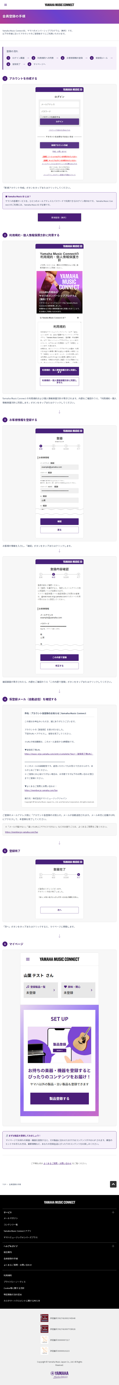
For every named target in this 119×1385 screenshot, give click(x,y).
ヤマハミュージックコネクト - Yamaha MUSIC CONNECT (59, 4)
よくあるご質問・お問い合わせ (57, 1163)
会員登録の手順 (11, 1258)
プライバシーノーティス (15, 1281)
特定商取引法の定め (13, 1294)
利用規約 (8, 1275)
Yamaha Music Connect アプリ (17, 1230)
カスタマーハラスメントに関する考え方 (22, 1300)
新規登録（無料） (59, 217)
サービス (8, 1212)
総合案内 (8, 1252)
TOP (4, 1184)
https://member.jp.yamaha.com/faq (21, 831)
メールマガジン (11, 1218)
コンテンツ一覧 (11, 1224)
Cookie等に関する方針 (14, 1288)
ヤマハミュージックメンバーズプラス (21, 1237)
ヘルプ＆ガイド (11, 1246)
